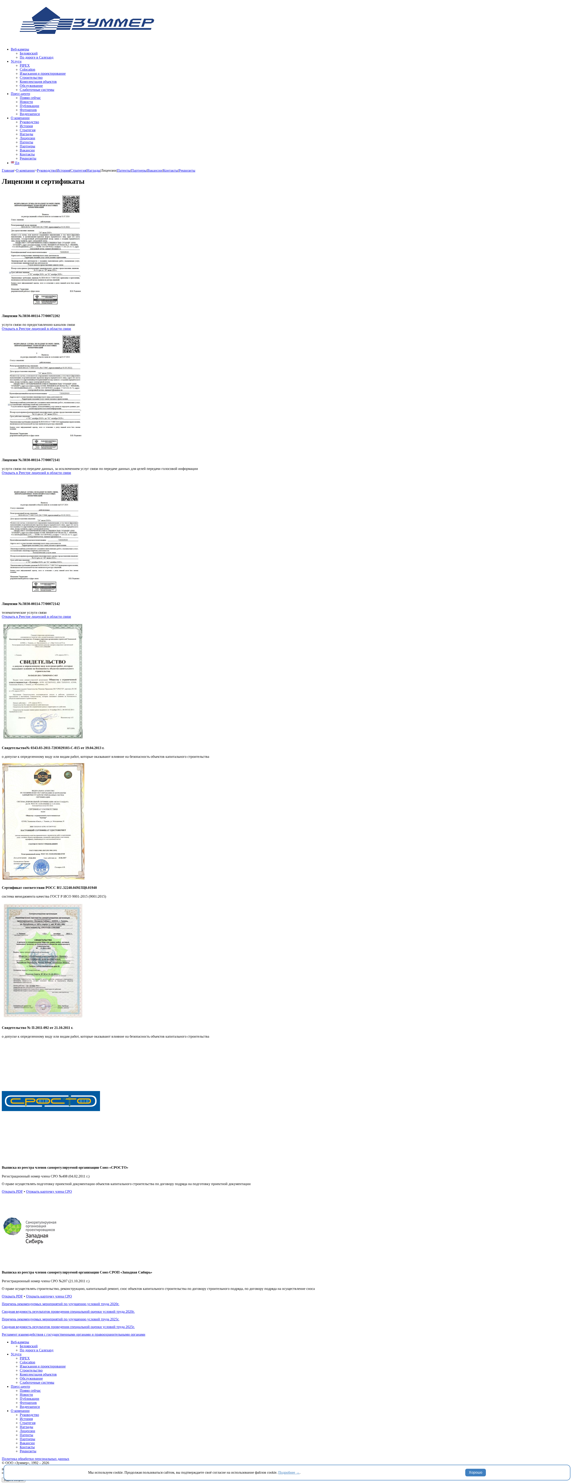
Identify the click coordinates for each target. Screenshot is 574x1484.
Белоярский (29, 53)
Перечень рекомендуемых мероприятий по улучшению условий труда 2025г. (60, 1319)
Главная (8, 170)
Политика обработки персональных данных (35, 1459)
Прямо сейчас (30, 98)
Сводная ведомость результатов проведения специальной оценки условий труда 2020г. (68, 1311)
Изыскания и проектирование (43, 73)
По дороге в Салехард (36, 57)
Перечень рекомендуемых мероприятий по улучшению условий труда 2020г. (60, 1304)
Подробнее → (289, 1472)
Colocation (27, 69)
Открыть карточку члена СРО (49, 1296)
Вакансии (27, 150)
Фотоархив (28, 110)
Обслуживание (31, 86)
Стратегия (27, 130)
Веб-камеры (20, 49)
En (16, 163)
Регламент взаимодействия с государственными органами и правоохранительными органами (73, 1334)
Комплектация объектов (38, 81)
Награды (26, 134)
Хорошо (475, 1472)
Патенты (26, 142)
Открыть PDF (12, 1191)
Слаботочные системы (37, 90)
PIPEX (25, 65)
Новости (26, 102)
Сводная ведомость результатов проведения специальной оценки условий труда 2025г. (68, 1327)
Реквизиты (28, 158)
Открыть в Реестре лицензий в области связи (36, 329)
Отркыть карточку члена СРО (49, 1191)
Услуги (16, 61)
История (26, 126)
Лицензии (27, 138)
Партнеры (27, 146)
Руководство (29, 122)
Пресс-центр (20, 94)
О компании (20, 118)
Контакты (27, 154)
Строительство (31, 77)
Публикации (29, 106)
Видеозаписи (30, 114)
